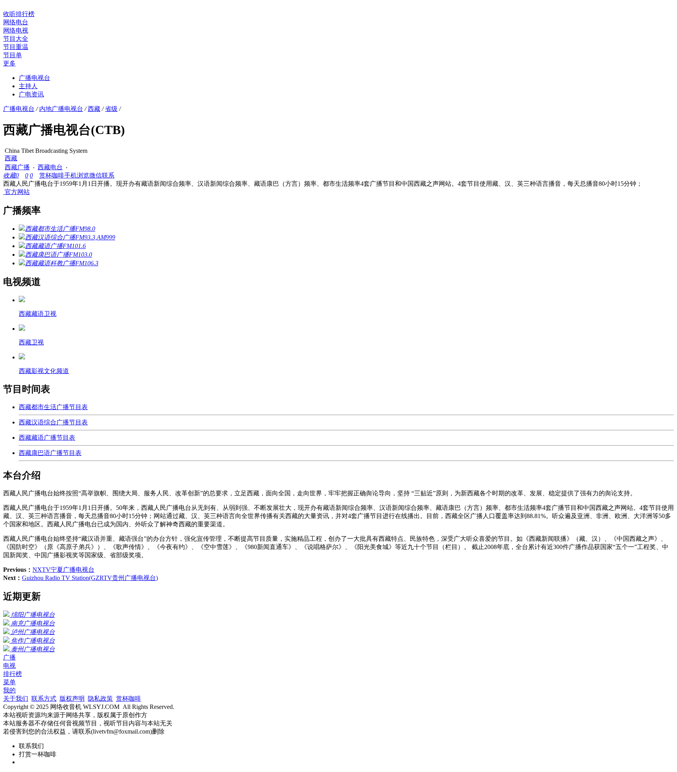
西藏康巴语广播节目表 (50, 452)
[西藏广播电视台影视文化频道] (22, 357)
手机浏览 (76, 175)
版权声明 (72, 698)
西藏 (94, 108)
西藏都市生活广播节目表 (53, 407)
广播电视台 (34, 77)
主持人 (28, 86)
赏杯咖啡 (51, 175)
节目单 (12, 55)
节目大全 (15, 38)
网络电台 (15, 22)
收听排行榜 (18, 14)
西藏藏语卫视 (37, 313)
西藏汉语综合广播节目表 (53, 422)
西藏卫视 (31, 342)
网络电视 (15, 30)
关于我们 (15, 698)
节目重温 (15, 46)
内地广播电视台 (61, 108)
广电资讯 (31, 94)
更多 (9, 63)
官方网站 (16, 191)
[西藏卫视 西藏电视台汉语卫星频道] (22, 328)
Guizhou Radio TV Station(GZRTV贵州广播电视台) (90, 577)
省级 (111, 108)
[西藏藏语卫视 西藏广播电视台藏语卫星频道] (22, 300)
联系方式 (43, 698)
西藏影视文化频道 (44, 371)
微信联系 (101, 175)
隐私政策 (100, 698)
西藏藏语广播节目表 (47, 437)
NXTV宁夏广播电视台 (63, 569)
